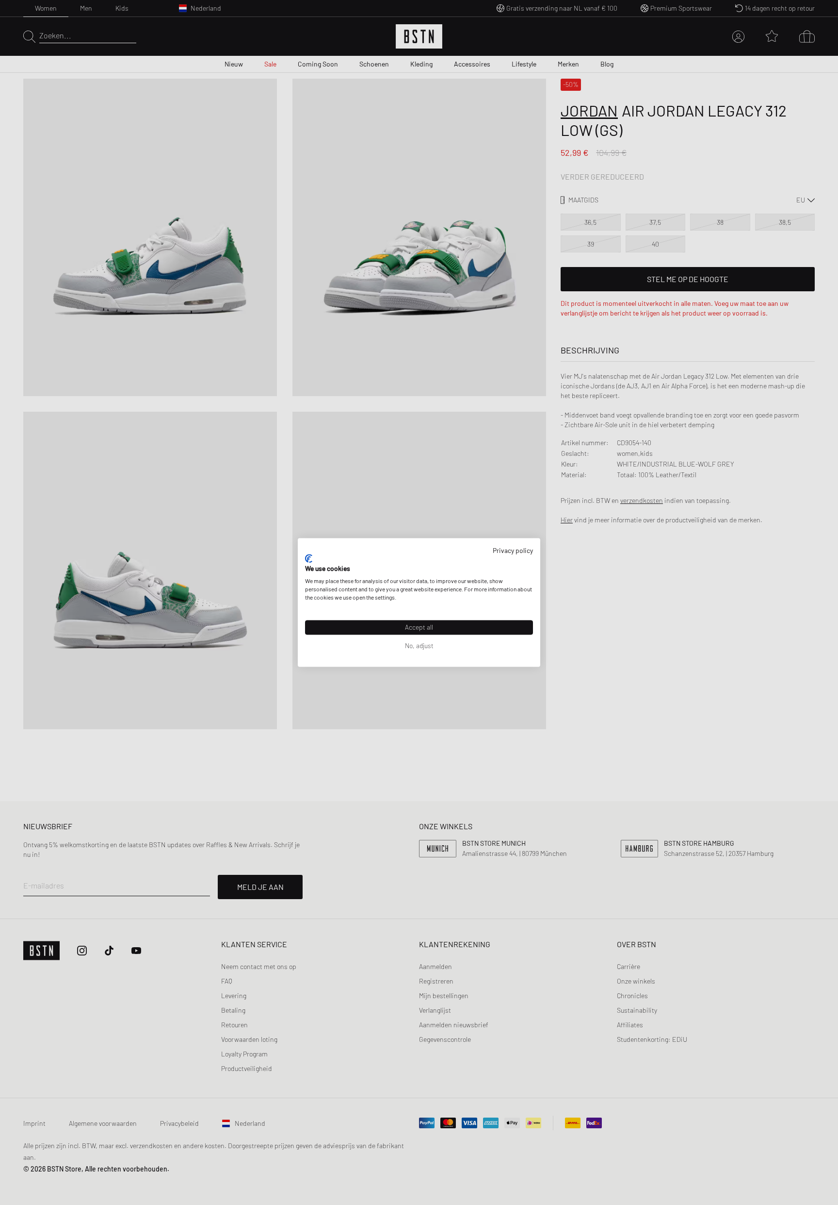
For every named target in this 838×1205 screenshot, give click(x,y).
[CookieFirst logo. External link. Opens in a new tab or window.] (308, 558)
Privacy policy (513, 550)
